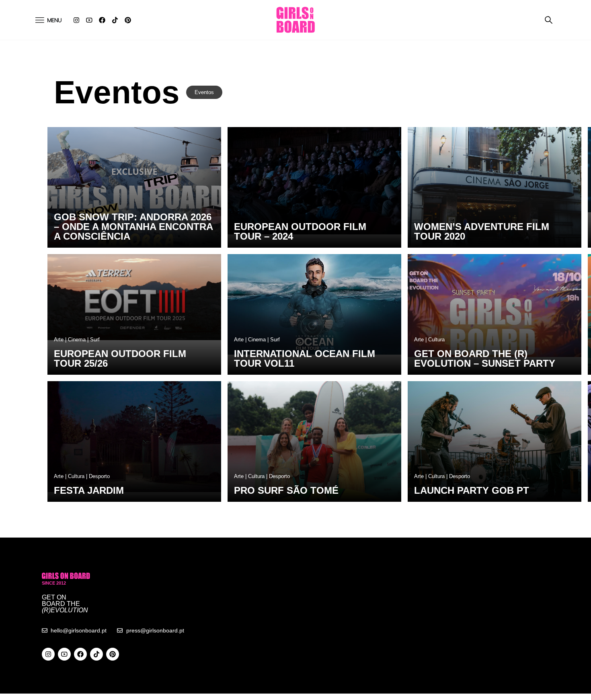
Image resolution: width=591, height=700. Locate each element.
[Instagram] (76, 20)
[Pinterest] (127, 20)
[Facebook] (102, 20)
